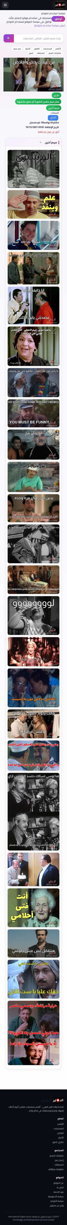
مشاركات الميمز (55, 53)
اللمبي (53, 117)
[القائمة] (5, 5)
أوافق (58, 19)
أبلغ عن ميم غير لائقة (48, 132)
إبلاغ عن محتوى (57, 1205)
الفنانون (37, 48)
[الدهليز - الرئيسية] (60, 5)
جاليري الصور (58, 1142)
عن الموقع (59, 1183)
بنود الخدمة (58, 1192)
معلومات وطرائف (56, 1169)
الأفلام (58, 48)
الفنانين (60, 1133)
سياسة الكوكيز (57, 1201)
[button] (53, 108)
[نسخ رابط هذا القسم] (40, 142)
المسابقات (41, 53)
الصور (31, 53)
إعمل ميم (59, 1160)
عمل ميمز (17, 48)
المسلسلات (47, 48)
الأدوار (27, 48)
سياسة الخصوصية (56, 1196)
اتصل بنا (60, 1187)
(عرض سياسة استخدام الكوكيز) (49, 25)
